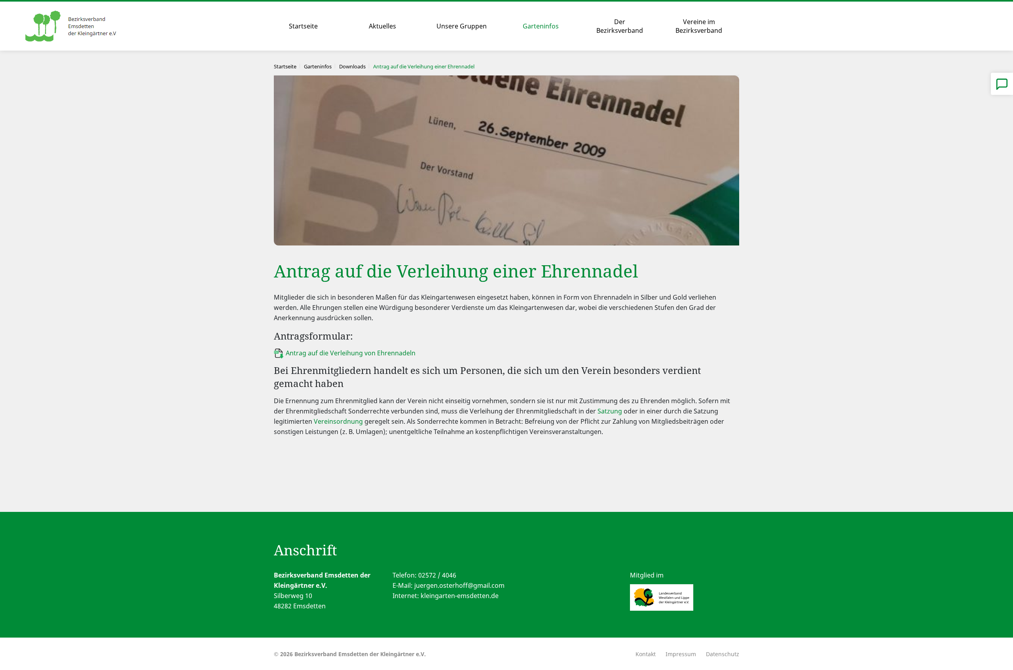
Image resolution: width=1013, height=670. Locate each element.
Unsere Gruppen (461, 26)
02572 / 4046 (437, 575)
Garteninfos (541, 26)
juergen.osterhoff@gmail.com (459, 585)
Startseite (303, 26)
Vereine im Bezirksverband (698, 26)
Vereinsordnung (338, 421)
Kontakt (645, 654)
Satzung (610, 411)
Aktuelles (382, 26)
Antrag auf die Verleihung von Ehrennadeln (350, 353)
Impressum (681, 654)
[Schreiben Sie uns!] (1002, 84)
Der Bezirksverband (619, 26)
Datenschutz (722, 654)
